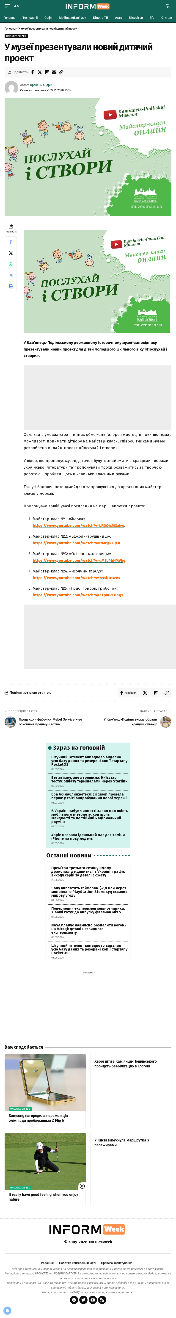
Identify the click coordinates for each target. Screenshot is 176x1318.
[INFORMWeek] (88, 6)
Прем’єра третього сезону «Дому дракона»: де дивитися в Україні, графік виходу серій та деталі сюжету (88, 871)
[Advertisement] (97, 397)
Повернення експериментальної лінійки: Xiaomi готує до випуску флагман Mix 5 (88, 910)
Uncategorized (16, 36)
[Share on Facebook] (32, 72)
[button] (8, 6)
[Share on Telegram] (10, 275)
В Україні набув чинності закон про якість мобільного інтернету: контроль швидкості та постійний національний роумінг (89, 816)
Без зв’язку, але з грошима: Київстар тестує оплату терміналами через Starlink (89, 779)
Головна (10, 28)
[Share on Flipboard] (47, 72)
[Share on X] (39, 72)
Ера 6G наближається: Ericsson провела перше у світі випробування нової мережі (89, 796)
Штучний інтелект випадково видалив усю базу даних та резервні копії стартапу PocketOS (89, 761)
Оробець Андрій (41, 85)
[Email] (54, 72)
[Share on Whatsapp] (10, 264)
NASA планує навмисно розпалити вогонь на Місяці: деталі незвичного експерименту (88, 929)
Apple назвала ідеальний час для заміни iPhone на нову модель (88, 837)
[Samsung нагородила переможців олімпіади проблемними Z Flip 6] (45, 1082)
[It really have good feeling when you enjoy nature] (45, 1161)
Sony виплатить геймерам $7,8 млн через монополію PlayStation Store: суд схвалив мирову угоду (89, 892)
